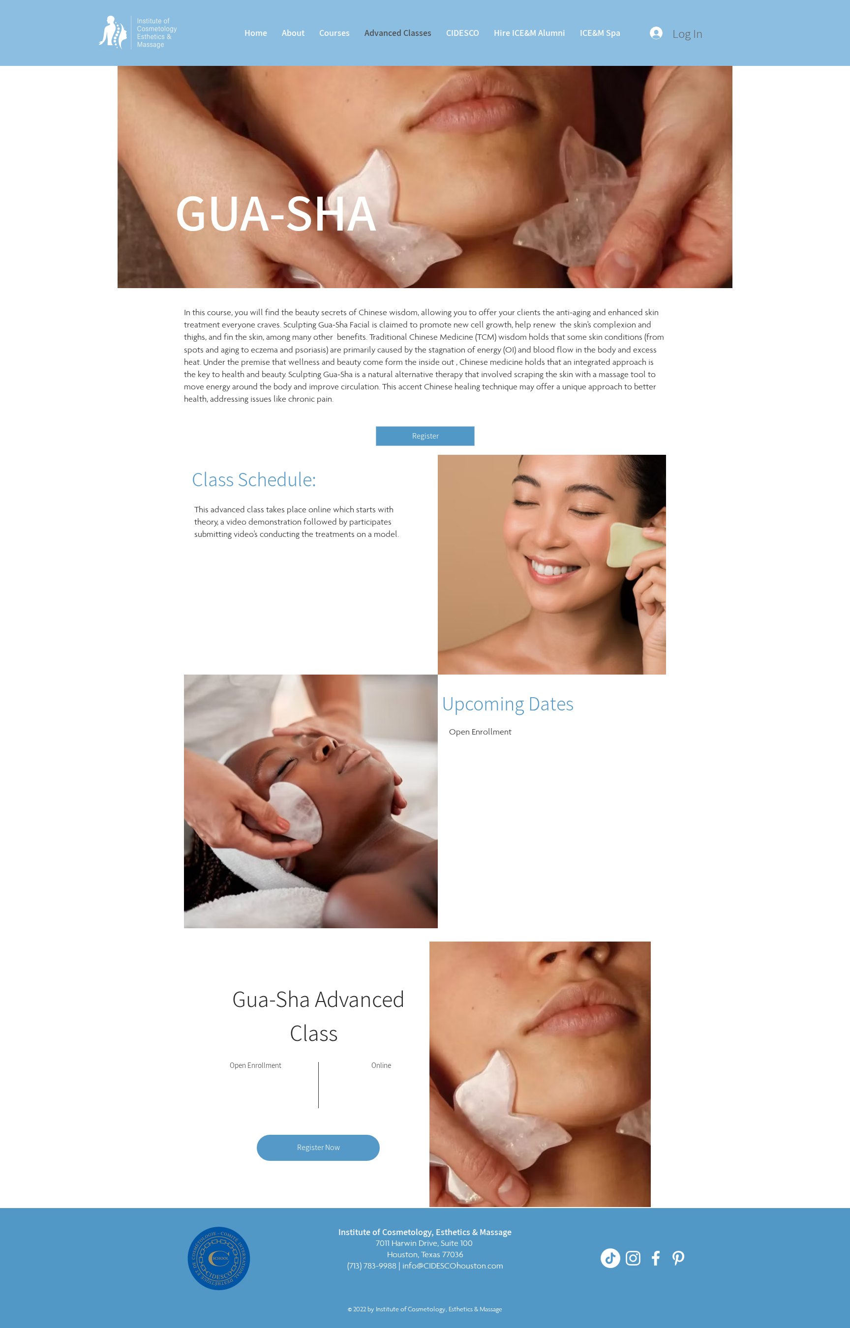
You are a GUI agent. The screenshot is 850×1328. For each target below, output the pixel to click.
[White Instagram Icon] (633, 1258)
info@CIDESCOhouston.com (452, 1265)
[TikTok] (610, 1258)
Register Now (318, 1147)
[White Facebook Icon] (656, 1258)
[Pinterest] (678, 1258)
